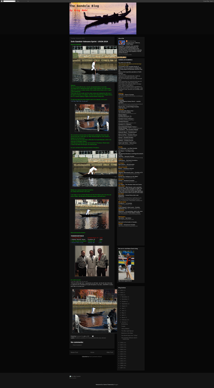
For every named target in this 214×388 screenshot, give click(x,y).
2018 (121, 342)
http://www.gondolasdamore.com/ (127, 136)
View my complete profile (125, 54)
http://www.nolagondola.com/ (126, 165)
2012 (121, 356)
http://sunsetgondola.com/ (135, 128)
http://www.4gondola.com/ (125, 161)
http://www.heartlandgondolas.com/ (127, 181)
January (124, 322)
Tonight (123, 326)
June (123, 310)
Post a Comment (77, 345)
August (124, 306)
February (124, 319)
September (125, 303)
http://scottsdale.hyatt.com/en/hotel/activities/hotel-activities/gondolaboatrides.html (130, 104)
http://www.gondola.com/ (124, 117)
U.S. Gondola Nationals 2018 (93, 338)
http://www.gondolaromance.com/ (127, 122)
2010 (121, 361)
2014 (121, 351)
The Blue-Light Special (127, 331)
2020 (121, 292)
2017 (121, 345)
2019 (121, 295)
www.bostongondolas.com (125, 169)
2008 (121, 365)
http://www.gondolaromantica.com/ (131, 173)
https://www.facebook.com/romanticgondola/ (130, 157)
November (125, 299)
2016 (121, 347)
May (123, 313)
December (125, 297)
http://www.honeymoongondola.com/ (128, 226)
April (123, 315)
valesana (103, 338)
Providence (78, 338)
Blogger (116, 384)
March (123, 317)
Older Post (110, 352)
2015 (121, 349)
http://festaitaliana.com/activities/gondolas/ (129, 214)
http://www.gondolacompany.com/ (127, 113)
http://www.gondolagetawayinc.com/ (127, 131)
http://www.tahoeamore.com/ (126, 144)
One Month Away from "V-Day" (129, 335)
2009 (121, 363)
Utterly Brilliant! (125, 328)
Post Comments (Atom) (95, 356)
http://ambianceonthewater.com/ (126, 177)
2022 (121, 290)
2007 (121, 367)
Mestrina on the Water (127, 333)
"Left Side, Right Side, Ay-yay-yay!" (79, 281)
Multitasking (124, 324)
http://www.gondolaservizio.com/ (126, 141)
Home (92, 352)
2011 (121, 358)
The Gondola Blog (84, 6)
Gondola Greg (132, 41)
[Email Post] (93, 336)
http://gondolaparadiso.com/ (125, 139)
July (123, 308)
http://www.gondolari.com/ (125, 204)
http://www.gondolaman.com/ (126, 149)
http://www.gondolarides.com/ (126, 120)
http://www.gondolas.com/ (125, 125)
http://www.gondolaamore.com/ (126, 133)
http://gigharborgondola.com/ (126, 219)
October (124, 301)
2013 (121, 354)
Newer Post (74, 352)
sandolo (83, 338)
